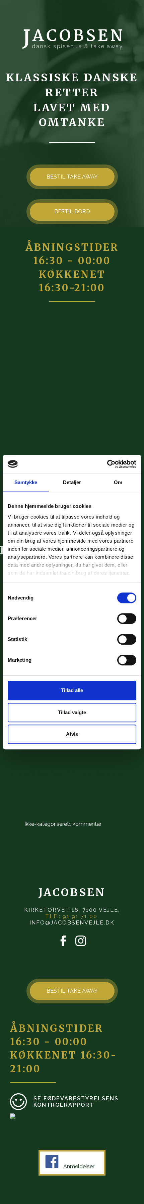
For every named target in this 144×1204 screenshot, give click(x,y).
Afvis (72, 734)
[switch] (126, 618)
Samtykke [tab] (26, 482)
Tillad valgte (72, 712)
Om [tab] (118, 482)
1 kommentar (85, 824)
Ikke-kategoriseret (46, 824)
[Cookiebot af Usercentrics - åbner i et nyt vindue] (107, 464)
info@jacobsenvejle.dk (72, 922)
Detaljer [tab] (72, 482)
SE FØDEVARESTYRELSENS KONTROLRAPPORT (76, 1101)
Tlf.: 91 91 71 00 (71, 916)
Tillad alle (72, 690)
